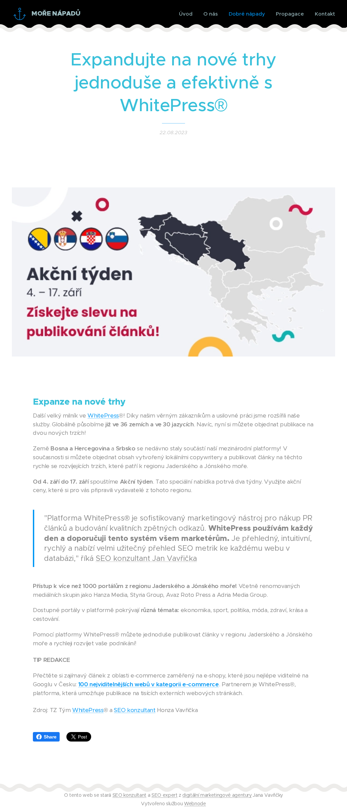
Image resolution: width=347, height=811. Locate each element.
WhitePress (103, 415)
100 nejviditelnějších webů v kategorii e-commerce (148, 684)
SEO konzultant (134, 710)
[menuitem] (187, 13)
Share (50, 736)
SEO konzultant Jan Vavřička (146, 558)
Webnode (195, 803)
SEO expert (164, 795)
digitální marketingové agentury (216, 795)
